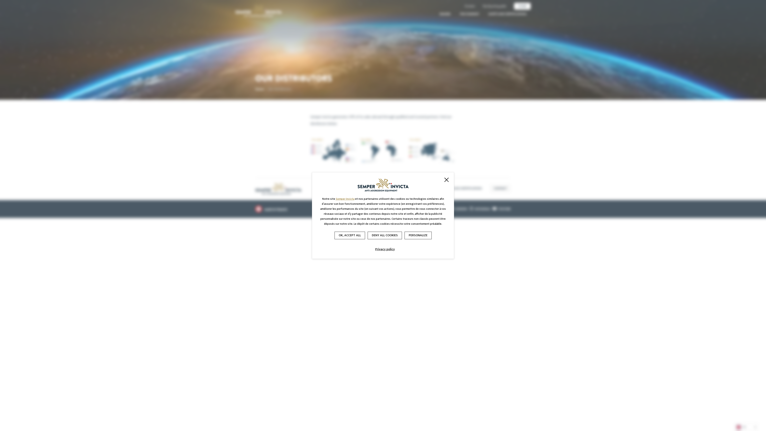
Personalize (418, 235)
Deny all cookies (385, 235)
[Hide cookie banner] (446, 179)
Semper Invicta (345, 199)
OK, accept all (350, 235)
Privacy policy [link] (385, 249)
